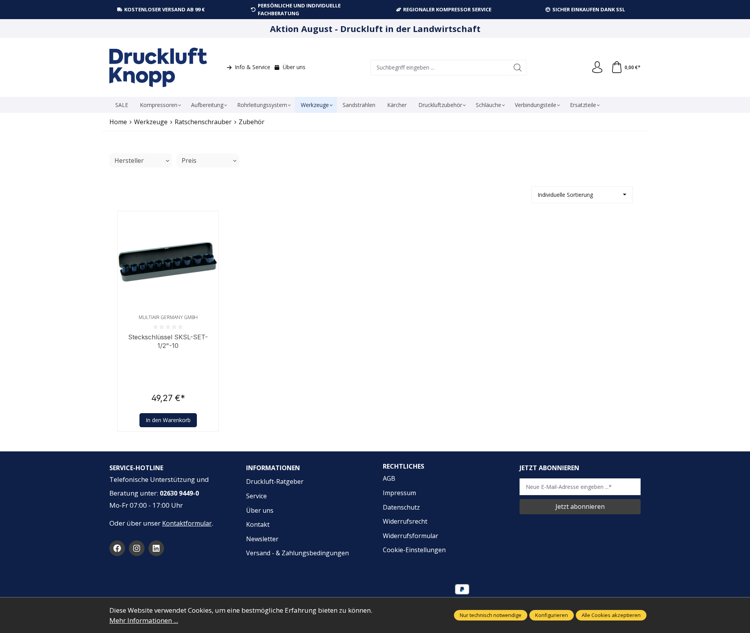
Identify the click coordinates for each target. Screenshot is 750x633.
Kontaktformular (187, 523)
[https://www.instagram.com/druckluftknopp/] (137, 548)
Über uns (294, 67)
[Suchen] (518, 67)
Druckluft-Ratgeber (275, 481)
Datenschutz (401, 507)
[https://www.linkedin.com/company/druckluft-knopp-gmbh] (156, 548)
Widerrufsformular (410, 535)
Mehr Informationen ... (143, 620)
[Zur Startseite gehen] (158, 67)
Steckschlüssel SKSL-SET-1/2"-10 (168, 341)
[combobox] (439, 67)
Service (256, 496)
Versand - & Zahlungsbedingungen (297, 553)
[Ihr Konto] (597, 67)
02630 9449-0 (179, 493)
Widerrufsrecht (405, 521)
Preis (189, 160)
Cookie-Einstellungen (414, 550)
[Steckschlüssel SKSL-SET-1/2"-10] (168, 261)
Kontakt (258, 524)
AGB (389, 478)
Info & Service (252, 67)
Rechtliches (403, 466)
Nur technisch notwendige (490, 615)
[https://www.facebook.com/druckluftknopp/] (117, 548)
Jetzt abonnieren (580, 506)
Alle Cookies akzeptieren (611, 615)
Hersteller (129, 160)
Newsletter (262, 539)
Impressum (399, 493)
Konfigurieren (551, 615)
